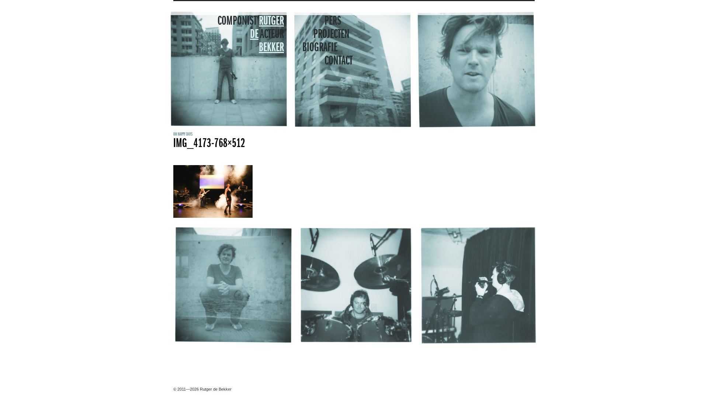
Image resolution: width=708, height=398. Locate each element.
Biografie (319, 48)
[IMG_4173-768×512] (213, 216)
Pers (332, 21)
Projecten (331, 34)
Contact (338, 61)
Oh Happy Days (182, 134)
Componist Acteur (251, 35)
